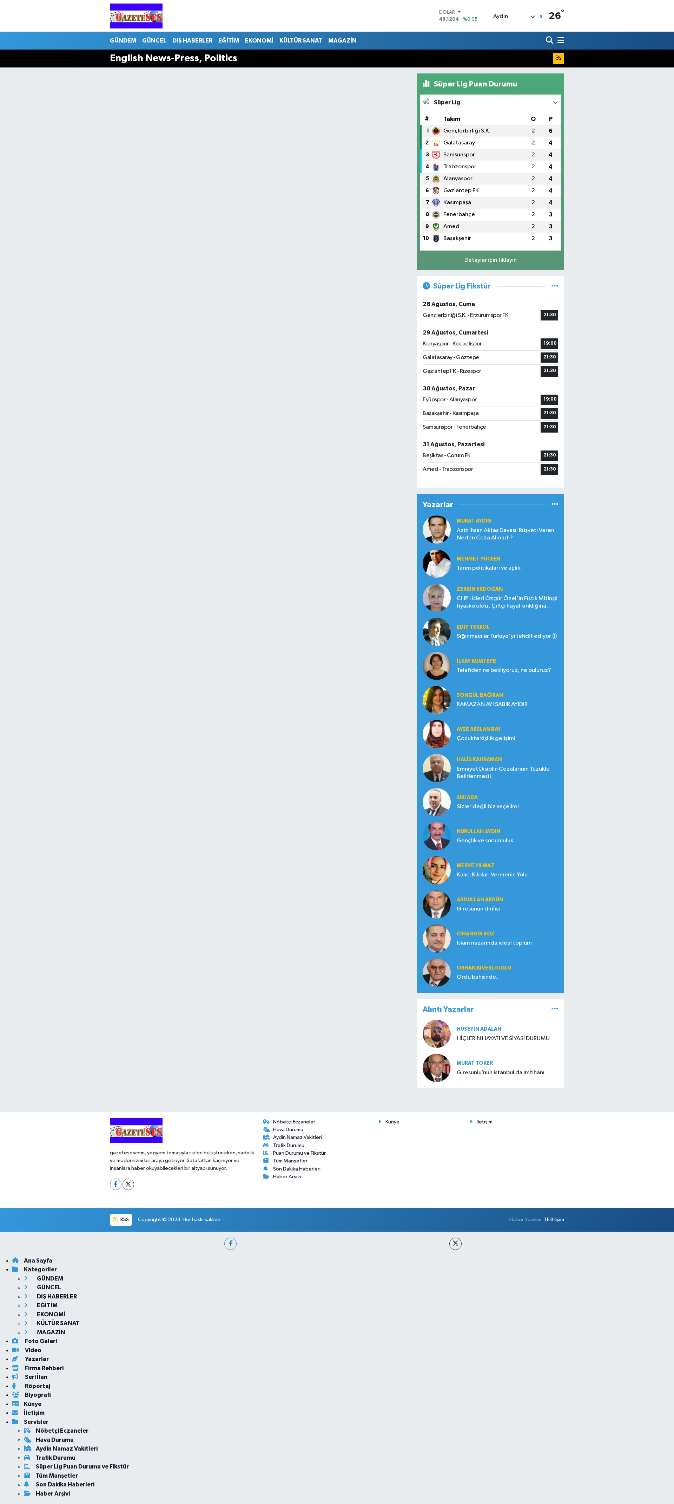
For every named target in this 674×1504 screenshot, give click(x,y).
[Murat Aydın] (437, 529)
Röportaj (37, 1386)
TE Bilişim (554, 1219)
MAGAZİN (342, 41)
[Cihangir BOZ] (437, 938)
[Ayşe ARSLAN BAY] (437, 734)
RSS (124, 1219)
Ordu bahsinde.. (478, 977)
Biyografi (37, 1395)
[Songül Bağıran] (437, 700)
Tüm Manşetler (290, 1160)
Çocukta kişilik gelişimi (486, 738)
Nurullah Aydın (478, 831)
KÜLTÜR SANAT (300, 41)
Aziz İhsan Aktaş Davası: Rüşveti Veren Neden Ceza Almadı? (505, 534)
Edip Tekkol (473, 627)
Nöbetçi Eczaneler (294, 1121)
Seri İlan (35, 1377)
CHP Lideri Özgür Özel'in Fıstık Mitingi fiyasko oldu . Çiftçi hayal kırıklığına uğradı (507, 603)
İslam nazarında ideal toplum (494, 943)
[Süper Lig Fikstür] (554, 286)
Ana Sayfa (38, 1261)
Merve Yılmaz (475, 865)
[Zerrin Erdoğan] (437, 598)
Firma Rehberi (44, 1368)
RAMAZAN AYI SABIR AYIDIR (492, 704)
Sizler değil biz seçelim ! (488, 807)
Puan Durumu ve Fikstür (299, 1153)
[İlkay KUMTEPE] (437, 666)
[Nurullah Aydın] (437, 836)
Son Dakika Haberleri (297, 1169)
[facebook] (230, 1244)
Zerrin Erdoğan (480, 589)
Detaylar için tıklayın (490, 260)
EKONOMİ (259, 41)
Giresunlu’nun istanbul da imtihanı (500, 1073)
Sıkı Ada (467, 797)
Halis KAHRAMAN (479, 759)
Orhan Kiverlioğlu (484, 968)
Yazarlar (36, 1359)
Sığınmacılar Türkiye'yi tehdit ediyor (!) (507, 636)
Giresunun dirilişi (478, 909)
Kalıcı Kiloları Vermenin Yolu (492, 875)
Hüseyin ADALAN (479, 1029)
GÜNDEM (123, 41)
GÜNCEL (154, 41)
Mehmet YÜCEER (478, 559)
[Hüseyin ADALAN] (437, 1034)
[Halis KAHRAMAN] (437, 768)
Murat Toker (475, 1063)
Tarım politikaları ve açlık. (489, 568)
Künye (392, 1121)
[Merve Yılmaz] (437, 870)
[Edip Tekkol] (437, 632)
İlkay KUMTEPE (476, 661)
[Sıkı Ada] (437, 802)
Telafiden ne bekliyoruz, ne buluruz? (504, 670)
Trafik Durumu (288, 1145)
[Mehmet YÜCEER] (437, 563)
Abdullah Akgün (480, 899)
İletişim (485, 1121)
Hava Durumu (288, 1129)
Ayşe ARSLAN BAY (479, 729)
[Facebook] (115, 1184)
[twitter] (455, 1244)
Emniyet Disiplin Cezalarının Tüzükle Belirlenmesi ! (503, 772)
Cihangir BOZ (476, 933)
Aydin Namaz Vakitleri (297, 1137)
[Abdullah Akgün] (437, 904)
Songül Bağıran (480, 695)
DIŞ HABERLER (192, 41)
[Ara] (550, 40)
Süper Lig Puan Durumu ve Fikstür (82, 1467)
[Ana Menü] (559, 40)
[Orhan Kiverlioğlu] (437, 972)
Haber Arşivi (287, 1176)
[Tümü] (554, 505)
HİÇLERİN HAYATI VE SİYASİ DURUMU (503, 1039)
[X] (128, 1184)
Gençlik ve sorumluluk (485, 841)
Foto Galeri (40, 1341)
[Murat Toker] (437, 1068)
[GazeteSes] (136, 15)
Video (32, 1350)
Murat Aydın (474, 521)
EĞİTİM (228, 41)
